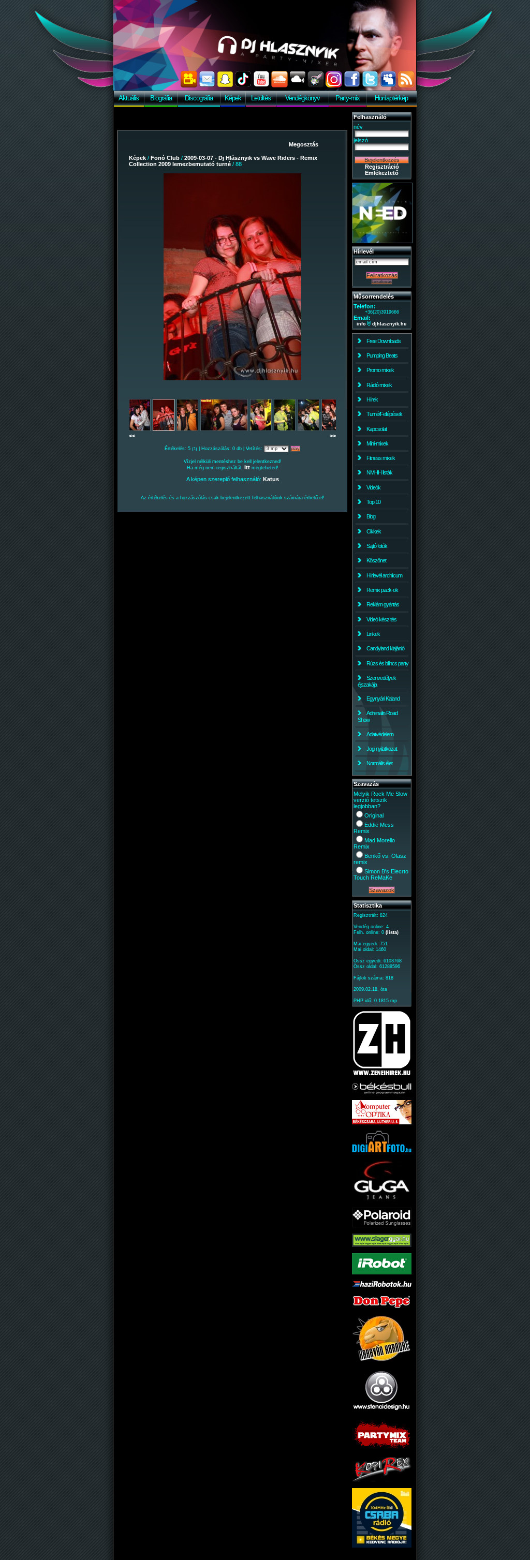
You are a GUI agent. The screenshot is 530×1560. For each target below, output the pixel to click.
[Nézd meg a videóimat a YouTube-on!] (261, 85)
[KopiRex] (381, 1480)
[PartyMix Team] (381, 1449)
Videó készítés (381, 619)
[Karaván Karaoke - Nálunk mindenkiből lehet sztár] (381, 1360)
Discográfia (199, 98)
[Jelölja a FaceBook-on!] (352, 85)
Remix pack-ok (382, 590)
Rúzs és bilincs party (387, 663)
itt (247, 467)
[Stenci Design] (381, 1411)
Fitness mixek (380, 458)
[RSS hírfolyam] (406, 85)
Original (374, 815)
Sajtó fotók (376, 546)
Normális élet (379, 763)
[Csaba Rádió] (381, 1545)
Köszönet (376, 560)
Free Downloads (383, 341)
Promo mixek (380, 370)
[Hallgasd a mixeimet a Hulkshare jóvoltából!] (315, 85)
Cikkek (373, 531)
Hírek (372, 399)
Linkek (373, 634)
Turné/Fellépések (384, 414)
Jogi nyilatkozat (381, 749)
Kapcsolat (376, 429)
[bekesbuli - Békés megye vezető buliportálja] (381, 1092)
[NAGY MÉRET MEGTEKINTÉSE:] (232, 276)
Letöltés (261, 98)
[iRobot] (381, 1272)
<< (132, 436)
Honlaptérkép (391, 98)
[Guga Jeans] (381, 1199)
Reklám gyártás (382, 604)
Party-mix (347, 98)
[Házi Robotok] (381, 1285)
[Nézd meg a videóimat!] (189, 85)
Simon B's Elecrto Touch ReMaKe (381, 874)
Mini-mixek (377, 443)
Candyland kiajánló (385, 648)
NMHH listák (379, 472)
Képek (233, 98)
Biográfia (161, 98)
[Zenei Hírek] (381, 1074)
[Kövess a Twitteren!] (370, 85)
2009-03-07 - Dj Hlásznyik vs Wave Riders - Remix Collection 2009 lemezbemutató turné (223, 161)
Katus (271, 479)
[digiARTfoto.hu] (381, 1150)
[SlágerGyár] (381, 1245)
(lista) (392, 932)
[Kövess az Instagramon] (334, 85)
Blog (370, 516)
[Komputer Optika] (381, 1122)
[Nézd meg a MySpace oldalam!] (388, 85)
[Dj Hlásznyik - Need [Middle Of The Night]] (382, 241)
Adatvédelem (379, 734)
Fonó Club (165, 158)
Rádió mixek (379, 385)
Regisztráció (382, 167)
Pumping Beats (382, 355)
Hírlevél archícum (384, 575)
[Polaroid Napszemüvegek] (381, 1225)
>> (333, 436)
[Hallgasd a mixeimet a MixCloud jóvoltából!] (297, 85)
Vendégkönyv (302, 98)
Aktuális (129, 98)
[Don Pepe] (381, 1307)
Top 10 (373, 502)
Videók (373, 487)
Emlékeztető (382, 173)
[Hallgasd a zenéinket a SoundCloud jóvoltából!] (279, 85)
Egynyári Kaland (383, 698)
